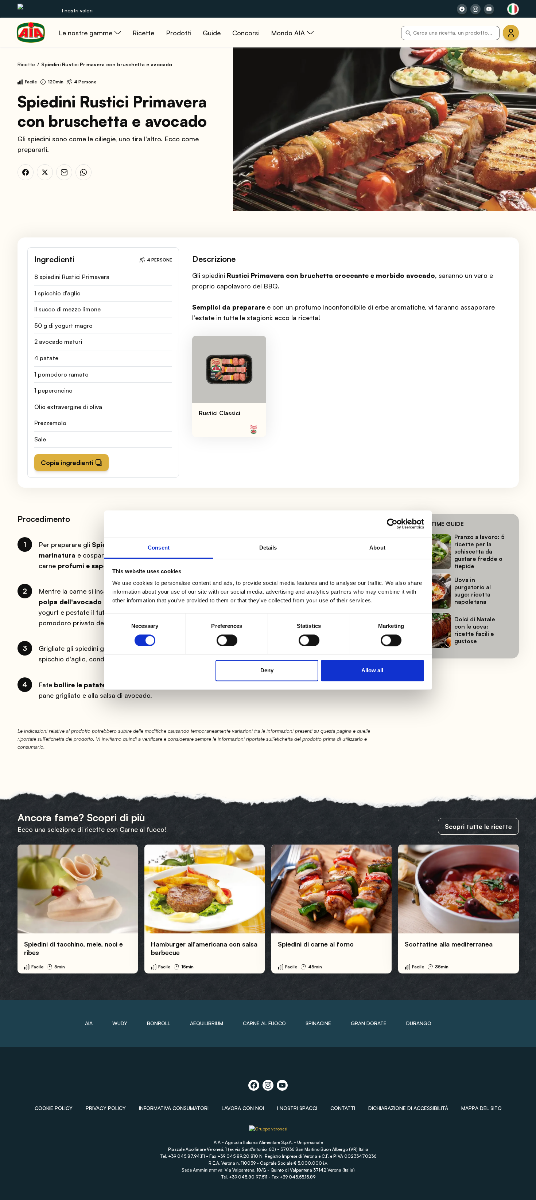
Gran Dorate (369, 1023)
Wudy (119, 1023)
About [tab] (377, 547)
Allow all (372, 671)
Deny (266, 671)
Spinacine (318, 1023)
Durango (418, 1023)
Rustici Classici (219, 413)
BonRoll (158, 1023)
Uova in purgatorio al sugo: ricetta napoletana (472, 591)
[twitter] (45, 172)
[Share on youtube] (489, 9)
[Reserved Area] (511, 33)
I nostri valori (77, 10)
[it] (513, 9)
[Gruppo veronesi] (268, 1131)
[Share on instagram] (475, 9)
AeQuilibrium (206, 1023)
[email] (64, 172)
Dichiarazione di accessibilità (408, 1108)
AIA (89, 1023)
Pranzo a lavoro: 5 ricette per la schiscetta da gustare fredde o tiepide (479, 552)
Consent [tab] (159, 547)
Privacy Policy (106, 1108)
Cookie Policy (54, 1108)
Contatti (342, 1108)
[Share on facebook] (462, 9)
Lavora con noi (243, 1108)
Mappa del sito (481, 1108)
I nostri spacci (297, 1108)
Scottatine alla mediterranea (449, 944)
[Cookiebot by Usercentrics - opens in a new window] (392, 523)
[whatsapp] (83, 172)
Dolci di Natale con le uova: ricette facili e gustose (474, 630)
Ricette (26, 64)
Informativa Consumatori (174, 1108)
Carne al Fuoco (264, 1023)
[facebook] (26, 172)
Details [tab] (268, 547)
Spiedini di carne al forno (316, 944)
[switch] (227, 640)
